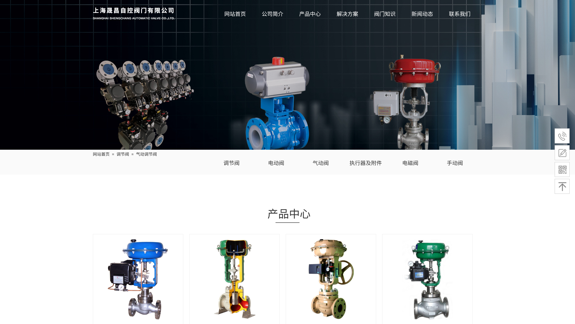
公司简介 (272, 13)
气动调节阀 (146, 154)
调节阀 (122, 154)
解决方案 (347, 13)
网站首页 (235, 13)
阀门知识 (385, 13)
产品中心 (310, 13)
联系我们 (459, 13)
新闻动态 (422, 13)
